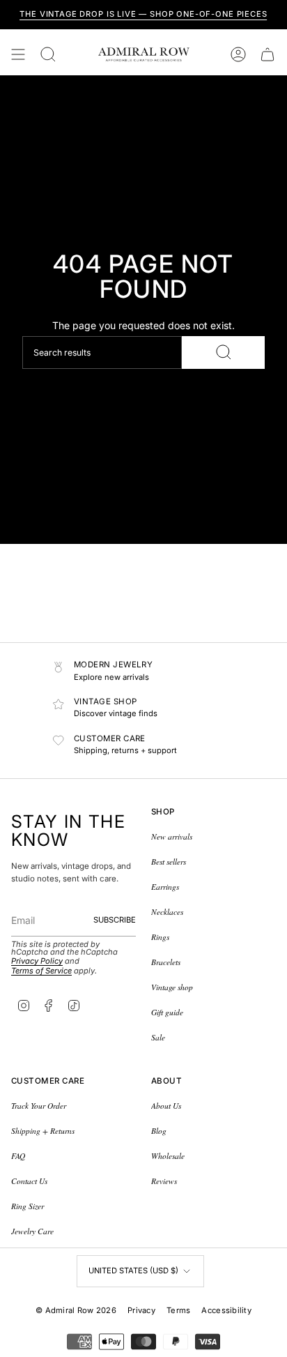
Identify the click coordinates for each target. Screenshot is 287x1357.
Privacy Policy (37, 961)
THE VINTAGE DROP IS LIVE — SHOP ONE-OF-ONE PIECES (143, 14)
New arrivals (171, 836)
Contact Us (29, 1181)
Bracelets (165, 962)
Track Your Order (38, 1105)
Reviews (164, 1181)
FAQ (18, 1156)
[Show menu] (18, 54)
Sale (158, 1037)
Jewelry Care (32, 1231)
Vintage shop (172, 987)
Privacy (141, 1310)
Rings (160, 937)
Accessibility (226, 1310)
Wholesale (168, 1156)
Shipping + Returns (43, 1130)
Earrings (165, 886)
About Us (166, 1105)
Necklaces (167, 912)
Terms (178, 1310)
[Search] (223, 352)
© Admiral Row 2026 (76, 1310)
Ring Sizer (27, 1206)
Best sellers (168, 861)
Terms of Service (41, 971)
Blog (158, 1130)
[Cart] (267, 54)
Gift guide (167, 1012)
